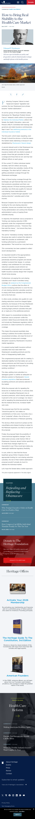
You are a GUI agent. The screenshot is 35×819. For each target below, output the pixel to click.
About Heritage (12, 762)
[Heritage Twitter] (2, 795)
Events (8, 765)
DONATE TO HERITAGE (17, 560)
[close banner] (34, 809)
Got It (17, 814)
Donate (31, 2)
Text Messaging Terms (8, 806)
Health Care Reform (14, 9)
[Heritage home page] (3, 763)
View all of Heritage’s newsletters (13, 784)
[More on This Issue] (17, 716)
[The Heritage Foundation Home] (6, 2)
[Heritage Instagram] (13, 795)
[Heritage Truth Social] (6, 795)
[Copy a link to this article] (23, 94)
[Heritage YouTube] (24, 795)
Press (8, 768)
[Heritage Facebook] (10, 795)
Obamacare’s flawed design (21, 143)
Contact (9, 773)
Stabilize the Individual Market (13, 120)
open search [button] (22, 2)
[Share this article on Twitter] (11, 95)
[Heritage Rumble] (20, 795)
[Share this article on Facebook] (17, 94)
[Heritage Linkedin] (17, 795)
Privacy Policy (6, 802)
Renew (8, 771)
